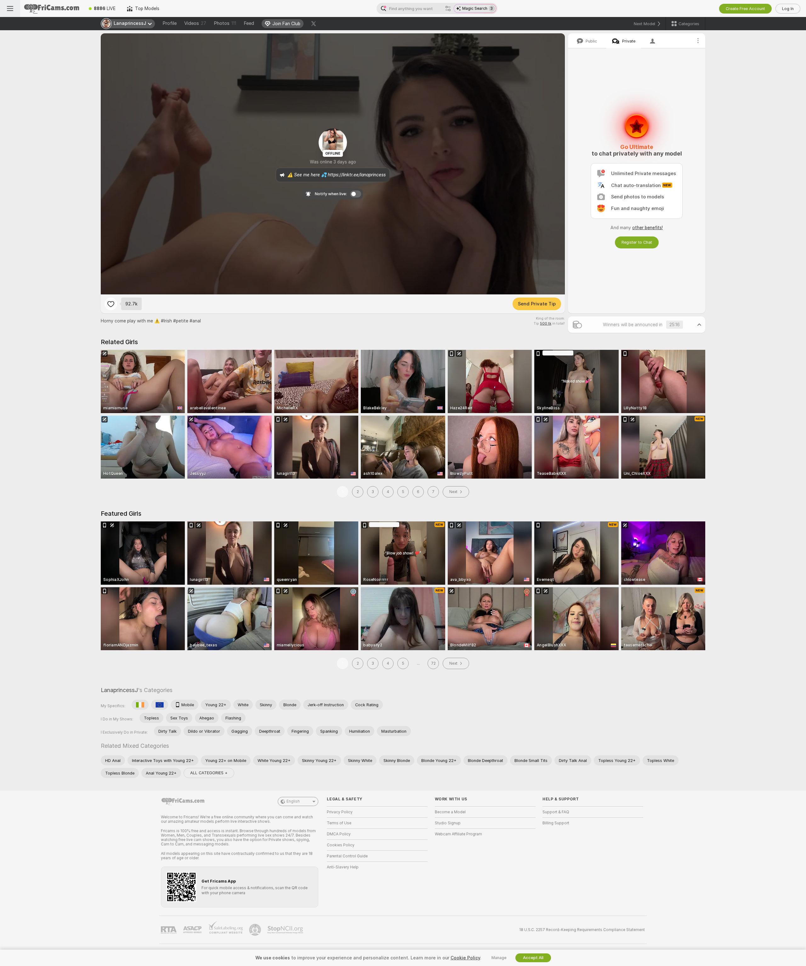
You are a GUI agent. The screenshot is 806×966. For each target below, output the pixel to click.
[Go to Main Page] (51, 8)
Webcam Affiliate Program (458, 834)
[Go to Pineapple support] (255, 930)
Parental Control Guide (347, 856)
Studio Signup (448, 823)
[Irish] (140, 705)
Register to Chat (637, 242)
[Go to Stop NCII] (285, 930)
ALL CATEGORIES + (209, 772)
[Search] (448, 8)
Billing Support (555, 823)
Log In (788, 8)
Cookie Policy (465, 957)
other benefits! (647, 227)
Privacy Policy (340, 812)
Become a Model (450, 812)
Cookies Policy (341, 845)
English (293, 801)
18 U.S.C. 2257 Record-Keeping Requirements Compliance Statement (582, 930)
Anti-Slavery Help (343, 867)
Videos (195, 23)
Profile (169, 23)
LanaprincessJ (119, 690)
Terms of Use (339, 823)
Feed (249, 23)
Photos (225, 23)
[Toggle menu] (10, 8)
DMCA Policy (339, 834)
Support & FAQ (555, 812)
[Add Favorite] (111, 304)
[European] (159, 705)
